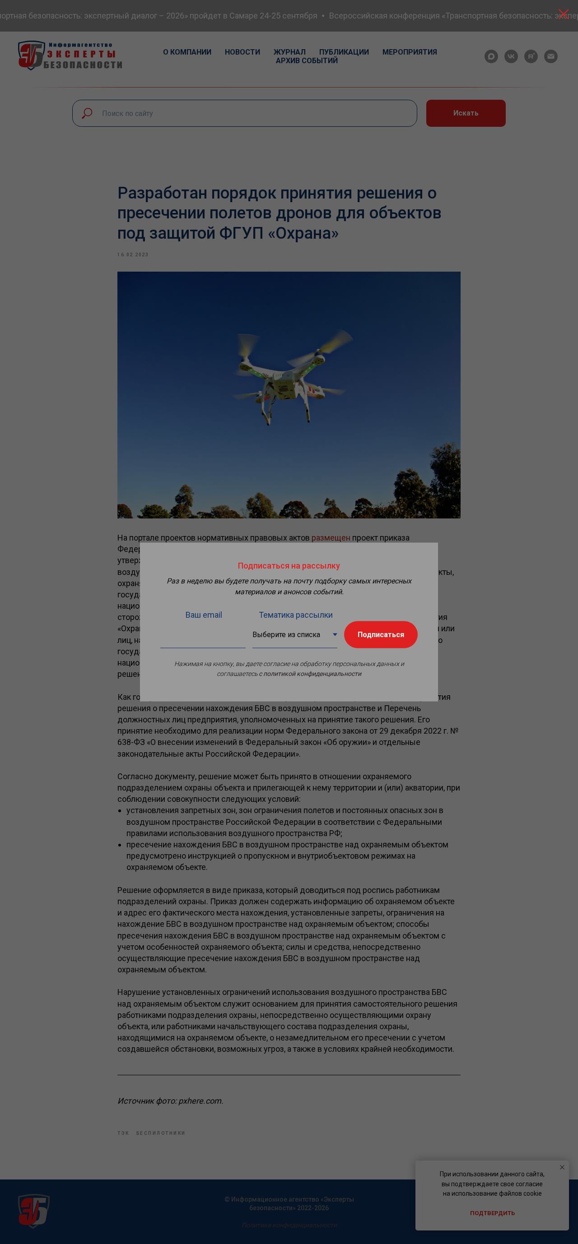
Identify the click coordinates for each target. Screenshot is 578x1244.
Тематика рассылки (296, 615)
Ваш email (204, 615)
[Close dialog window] (563, 14)
